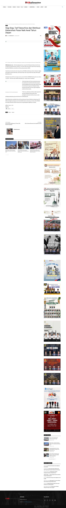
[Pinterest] (18, 38)
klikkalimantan (11, 35)
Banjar (6, 148)
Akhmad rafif (46, 474)
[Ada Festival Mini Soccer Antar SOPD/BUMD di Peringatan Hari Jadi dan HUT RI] (46, 449)
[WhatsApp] (20, 38)
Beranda (6, 24)
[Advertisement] (33, 14)
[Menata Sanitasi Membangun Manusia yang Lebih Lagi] (46, 439)
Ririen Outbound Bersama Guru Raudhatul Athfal (33, 123)
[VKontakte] (55, 500)
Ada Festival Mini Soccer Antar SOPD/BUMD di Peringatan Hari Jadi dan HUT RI (54, 449)
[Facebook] (13, 38)
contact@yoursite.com (28, 501)
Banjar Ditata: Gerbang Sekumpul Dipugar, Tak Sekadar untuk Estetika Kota (10, 151)
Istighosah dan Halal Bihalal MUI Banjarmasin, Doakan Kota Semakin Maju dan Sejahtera (35, 151)
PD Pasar (9, 112)
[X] (16, 38)
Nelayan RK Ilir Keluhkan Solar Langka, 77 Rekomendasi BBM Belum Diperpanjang (23, 151)
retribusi (13, 112)
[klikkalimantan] (6, 35)
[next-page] (7, 154)
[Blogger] (45, 500)
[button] (62, 7)
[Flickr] (50, 500)
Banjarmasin (19, 148)
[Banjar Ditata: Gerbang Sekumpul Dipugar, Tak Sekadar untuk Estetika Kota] (11, 145)
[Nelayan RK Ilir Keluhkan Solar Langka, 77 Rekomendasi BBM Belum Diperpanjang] (23, 145)
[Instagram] (52, 500)
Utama (10, 24)
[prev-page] (6, 154)
